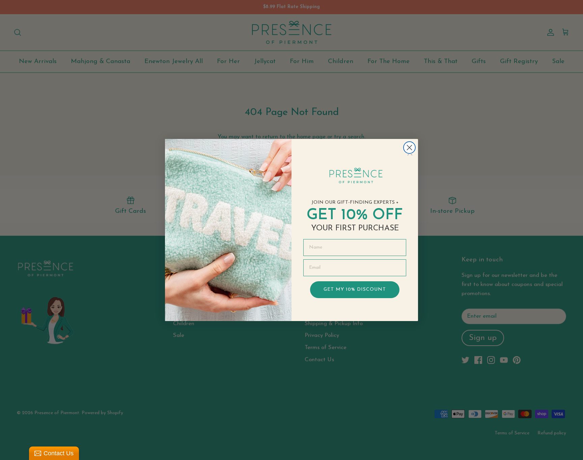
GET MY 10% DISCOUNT (355, 289)
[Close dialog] (409, 147)
